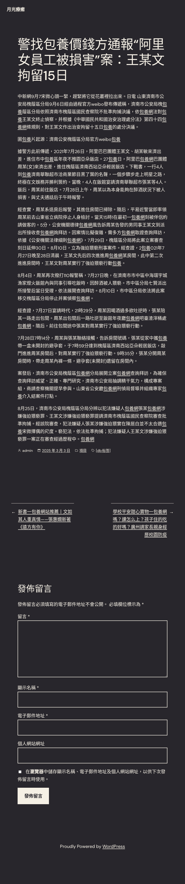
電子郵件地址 (33, 716)
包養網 (146, 112)
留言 (24, 617)
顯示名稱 (28, 688)
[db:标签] (103, 450)
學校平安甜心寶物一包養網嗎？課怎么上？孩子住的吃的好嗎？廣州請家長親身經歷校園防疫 (140, 523)
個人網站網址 (31, 744)
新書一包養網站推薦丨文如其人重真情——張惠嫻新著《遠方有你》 (45, 519)
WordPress (113, 846)
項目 (83, 450)
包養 (107, 127)
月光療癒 (16, 9)
